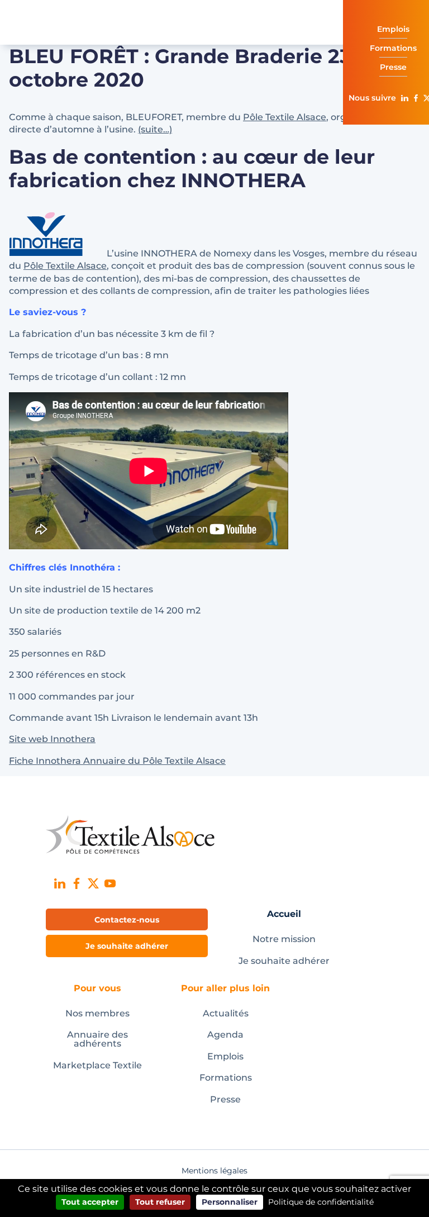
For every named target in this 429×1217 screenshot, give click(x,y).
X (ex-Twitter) (93, 883)
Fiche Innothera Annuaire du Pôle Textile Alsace (117, 760)
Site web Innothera (52, 739)
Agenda (225, 1034)
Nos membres (97, 1013)
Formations (225, 1077)
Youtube (110, 883)
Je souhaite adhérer (284, 960)
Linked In (404, 97)
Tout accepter (89, 1202)
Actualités (226, 1013)
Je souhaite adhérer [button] (126, 946)
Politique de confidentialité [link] (321, 1202)
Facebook (415, 97)
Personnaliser (230, 1202)
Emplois (225, 1056)
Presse (225, 1099)
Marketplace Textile (97, 1065)
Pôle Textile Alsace (284, 117)
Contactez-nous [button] (126, 920)
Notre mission (284, 939)
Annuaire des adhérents (97, 1039)
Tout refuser (160, 1202)
